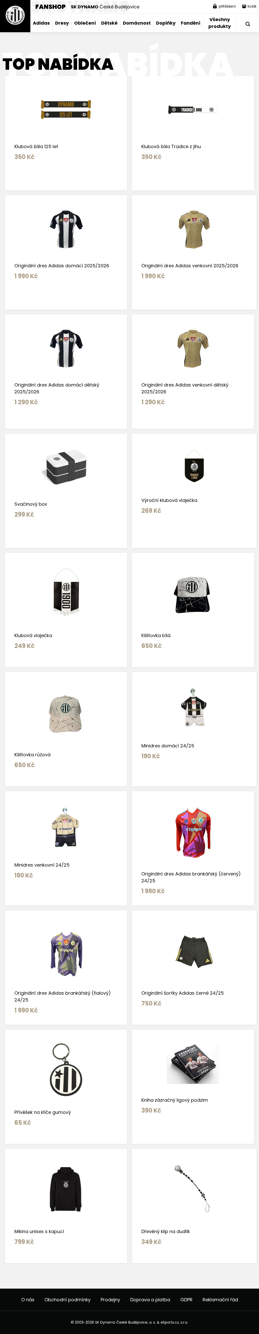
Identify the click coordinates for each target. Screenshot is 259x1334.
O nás (27, 1299)
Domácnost (137, 23)
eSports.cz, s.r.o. (174, 1322)
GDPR (186, 1299)
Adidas (41, 23)
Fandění (190, 23)
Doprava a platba (150, 1299)
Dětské (109, 23)
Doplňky (166, 23)
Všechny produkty (219, 22)
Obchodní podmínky (68, 1299)
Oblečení (85, 23)
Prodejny (110, 1299)
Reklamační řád (220, 1299)
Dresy (62, 23)
